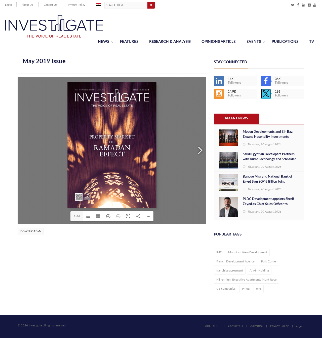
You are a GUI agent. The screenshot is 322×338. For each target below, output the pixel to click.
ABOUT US (212, 325)
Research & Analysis (170, 42)
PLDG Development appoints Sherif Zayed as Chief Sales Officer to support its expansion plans (268, 204)
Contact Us (50, 5)
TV (311, 42)
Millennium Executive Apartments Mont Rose (246, 279)
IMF (219, 252)
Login (8, 5)
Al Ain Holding (259, 270)
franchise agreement (229, 270)
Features (129, 42)
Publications (285, 42)
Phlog (246, 288)
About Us (27, 5)
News (103, 42)
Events (254, 42)
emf (258, 288)
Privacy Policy (76, 5)
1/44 (77, 216)
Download (29, 231)
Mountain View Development (247, 252)
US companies (225, 288)
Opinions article (219, 42)
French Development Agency (235, 261)
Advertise (256, 325)
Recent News (236, 118)
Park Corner (269, 261)
